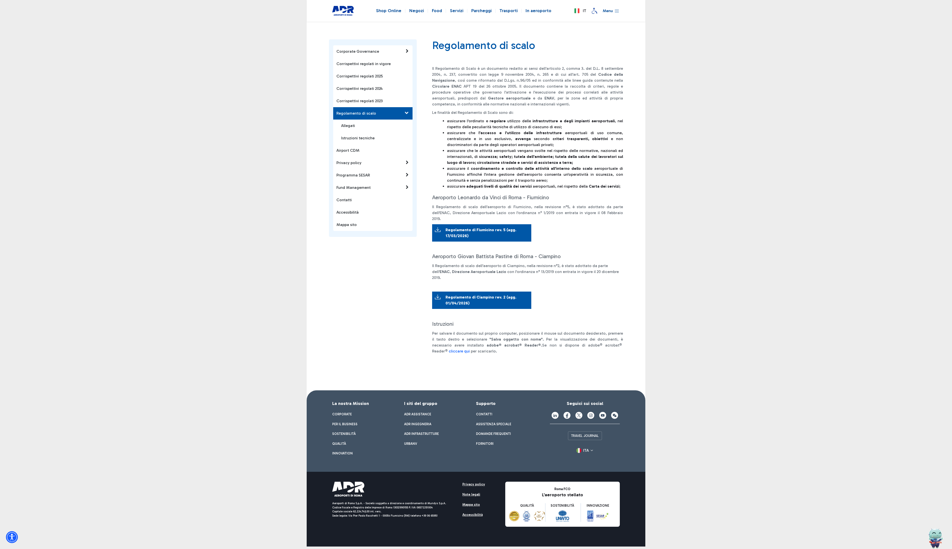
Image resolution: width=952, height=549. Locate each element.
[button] (580, 11)
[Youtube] (602, 415)
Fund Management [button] (353, 187)
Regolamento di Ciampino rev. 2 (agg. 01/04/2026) (481, 300)
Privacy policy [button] (348, 162)
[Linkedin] (555, 415)
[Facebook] (567, 415)
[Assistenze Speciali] (594, 11)
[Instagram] (590, 415)
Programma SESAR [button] (353, 175)
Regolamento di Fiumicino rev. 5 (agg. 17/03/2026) (481, 232)
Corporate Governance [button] (357, 51)
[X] (578, 415)
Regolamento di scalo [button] (356, 113)
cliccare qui (459, 351)
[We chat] (614, 415)
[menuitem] (342, 414)
